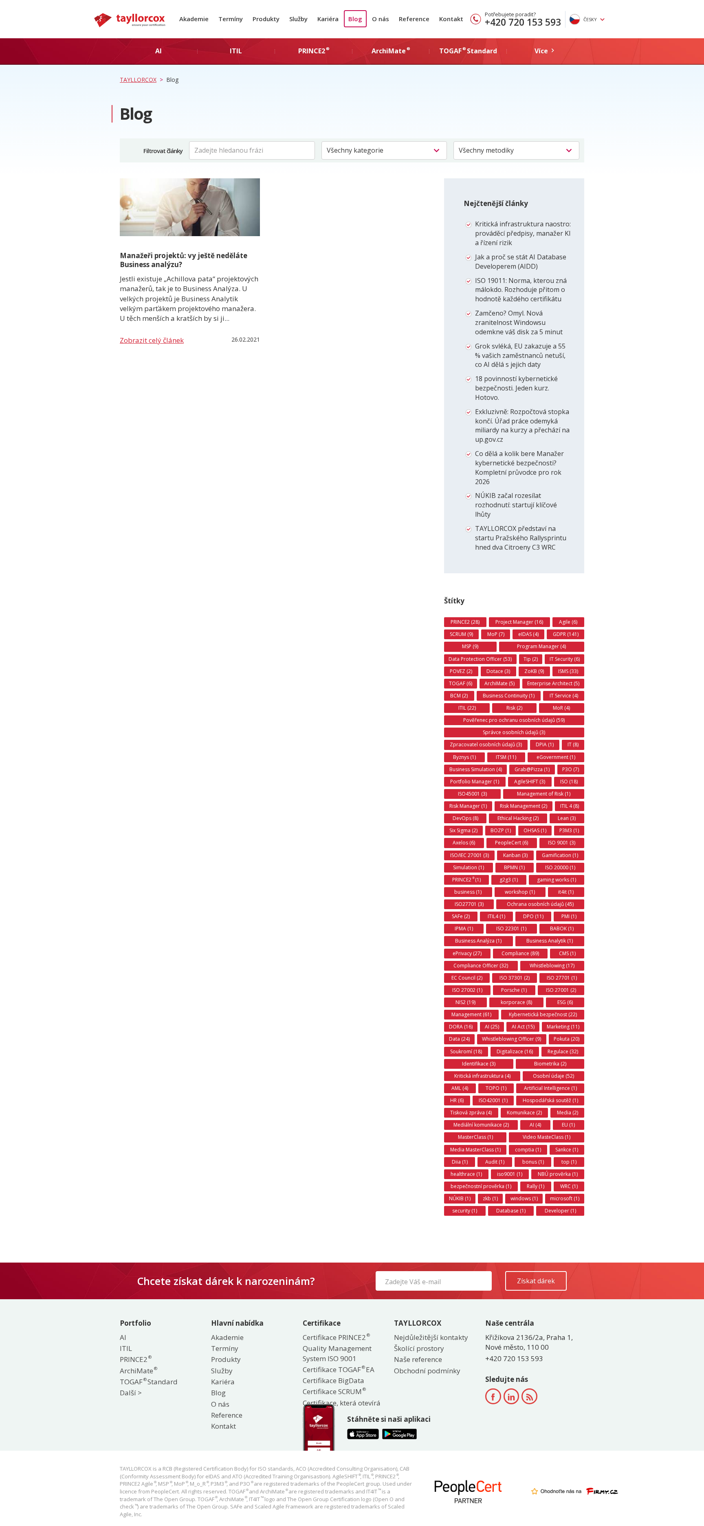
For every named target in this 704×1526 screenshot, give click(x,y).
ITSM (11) (506, 757)
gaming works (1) (556, 879)
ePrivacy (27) (467, 953)
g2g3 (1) (508, 879)
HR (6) (457, 1100)
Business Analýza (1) (478, 940)
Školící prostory (419, 1348)
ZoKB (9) (534, 671)
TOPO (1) (496, 1088)
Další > (131, 1392)
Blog (355, 19)
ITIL (126, 1348)
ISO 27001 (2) (561, 990)
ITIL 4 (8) (569, 805)
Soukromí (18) (466, 1051)
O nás (380, 19)
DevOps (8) (465, 818)
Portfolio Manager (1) (474, 781)
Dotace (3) (498, 671)
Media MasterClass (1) (475, 1149)
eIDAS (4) (528, 634)
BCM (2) (459, 695)
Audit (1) (494, 1161)
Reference (414, 19)
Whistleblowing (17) (552, 965)
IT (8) (573, 744)
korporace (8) (516, 1002)
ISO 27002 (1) (467, 990)
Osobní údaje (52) (553, 1075)
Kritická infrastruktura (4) (482, 1075)
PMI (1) (568, 916)
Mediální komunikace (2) (481, 1124)
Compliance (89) (520, 953)
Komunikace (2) (524, 1112)
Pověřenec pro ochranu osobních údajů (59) (514, 720)
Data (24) (459, 1038)
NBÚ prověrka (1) (558, 1174)
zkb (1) (490, 1198)
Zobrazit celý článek (152, 340)
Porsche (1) (514, 990)
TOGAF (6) (460, 683)
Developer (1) (560, 1210)
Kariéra (328, 19)
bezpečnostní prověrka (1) (481, 1186)
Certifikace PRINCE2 (336, 1337)
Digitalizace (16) (515, 1051)
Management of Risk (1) (543, 793)
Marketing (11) (563, 1026)
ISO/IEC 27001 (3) (469, 855)
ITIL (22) (467, 707)
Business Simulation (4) (475, 769)
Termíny (230, 19)
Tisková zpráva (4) (471, 1112)
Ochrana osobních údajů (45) (540, 904)
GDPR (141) (566, 634)
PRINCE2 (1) (466, 879)
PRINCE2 (135, 1359)
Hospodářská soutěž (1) (550, 1100)
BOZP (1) (501, 830)
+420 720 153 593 (523, 22)
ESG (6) (565, 1002)
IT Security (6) (565, 659)
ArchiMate (138, 1370)
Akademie (194, 19)
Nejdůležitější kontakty (431, 1337)
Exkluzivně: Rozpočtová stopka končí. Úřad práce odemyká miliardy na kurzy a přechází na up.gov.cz (522, 425)
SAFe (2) (461, 916)
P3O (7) (570, 769)
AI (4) (535, 1124)
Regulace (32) (563, 1051)
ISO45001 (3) (472, 793)
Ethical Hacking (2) (518, 818)
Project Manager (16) (519, 621)
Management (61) (471, 1014)
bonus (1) (533, 1161)
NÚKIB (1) (460, 1198)
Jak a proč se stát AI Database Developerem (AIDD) (520, 261)
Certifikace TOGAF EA (338, 1369)
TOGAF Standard (149, 1381)
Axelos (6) (464, 842)
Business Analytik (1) (549, 940)
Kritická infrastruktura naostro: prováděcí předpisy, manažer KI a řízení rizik (523, 233)
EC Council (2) (466, 977)
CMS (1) (567, 953)
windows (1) (524, 1198)
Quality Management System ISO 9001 (337, 1353)
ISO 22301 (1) (511, 928)
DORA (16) (461, 1026)
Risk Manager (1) (468, 805)
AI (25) (492, 1026)
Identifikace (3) (478, 1063)
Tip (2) (531, 659)
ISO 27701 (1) (562, 977)
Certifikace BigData (333, 1380)
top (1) (568, 1161)
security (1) (464, 1210)
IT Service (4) (564, 695)
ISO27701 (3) (469, 904)
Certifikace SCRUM (334, 1391)
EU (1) (568, 1124)
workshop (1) (520, 891)
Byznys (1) (464, 757)
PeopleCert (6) (511, 842)
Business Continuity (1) (509, 695)
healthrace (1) (466, 1174)
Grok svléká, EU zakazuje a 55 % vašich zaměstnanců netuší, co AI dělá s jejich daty (520, 355)
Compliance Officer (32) (480, 965)
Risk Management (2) (523, 805)
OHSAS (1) (535, 830)
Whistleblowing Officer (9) (511, 1038)
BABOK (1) (562, 928)
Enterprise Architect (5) (553, 683)
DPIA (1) (545, 744)
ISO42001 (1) (493, 1100)
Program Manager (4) (541, 646)
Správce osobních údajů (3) (514, 732)
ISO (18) (569, 781)
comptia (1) (528, 1149)
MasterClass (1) (475, 1137)
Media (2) (567, 1112)
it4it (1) (566, 891)
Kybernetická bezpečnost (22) (543, 1014)
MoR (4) (561, 707)
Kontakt (451, 19)
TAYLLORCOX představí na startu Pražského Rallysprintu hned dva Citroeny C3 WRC (520, 538)
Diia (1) (460, 1161)
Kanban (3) (515, 855)
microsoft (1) (564, 1198)
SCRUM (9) (461, 634)
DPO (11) (533, 916)
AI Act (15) (523, 1026)
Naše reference (418, 1359)
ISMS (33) (568, 671)
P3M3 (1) (569, 830)
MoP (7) (495, 634)
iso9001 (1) (509, 1174)
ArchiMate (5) (499, 683)
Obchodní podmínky (427, 1370)
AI (123, 1337)
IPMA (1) (464, 928)
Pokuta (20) (566, 1038)
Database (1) (511, 1210)
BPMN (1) (514, 867)
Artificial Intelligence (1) (550, 1088)
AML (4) (459, 1088)
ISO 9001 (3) (561, 842)
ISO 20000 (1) (560, 867)
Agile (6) (568, 621)
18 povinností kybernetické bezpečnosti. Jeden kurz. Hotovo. (516, 388)
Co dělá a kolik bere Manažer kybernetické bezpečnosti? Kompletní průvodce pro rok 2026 (519, 467)
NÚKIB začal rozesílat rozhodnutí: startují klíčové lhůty (516, 505)
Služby (298, 19)
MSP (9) (470, 646)
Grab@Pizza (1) (532, 769)
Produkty (266, 19)
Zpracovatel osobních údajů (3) (486, 744)
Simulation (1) (468, 867)
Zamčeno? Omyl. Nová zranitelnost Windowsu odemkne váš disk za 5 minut (519, 322)
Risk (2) (514, 707)
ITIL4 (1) (496, 916)
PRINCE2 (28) (465, 621)
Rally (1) (535, 1186)
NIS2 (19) (465, 1002)
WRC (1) (569, 1186)
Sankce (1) (566, 1149)
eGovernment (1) (556, 757)
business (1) (468, 891)
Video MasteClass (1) (546, 1137)
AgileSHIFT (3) (529, 781)
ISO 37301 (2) (514, 977)
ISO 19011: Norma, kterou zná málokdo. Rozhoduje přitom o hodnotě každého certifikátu (521, 290)
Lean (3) (567, 818)
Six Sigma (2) (463, 830)
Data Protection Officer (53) (480, 659)
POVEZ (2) (461, 671)
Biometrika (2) (550, 1063)
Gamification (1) (560, 855)
